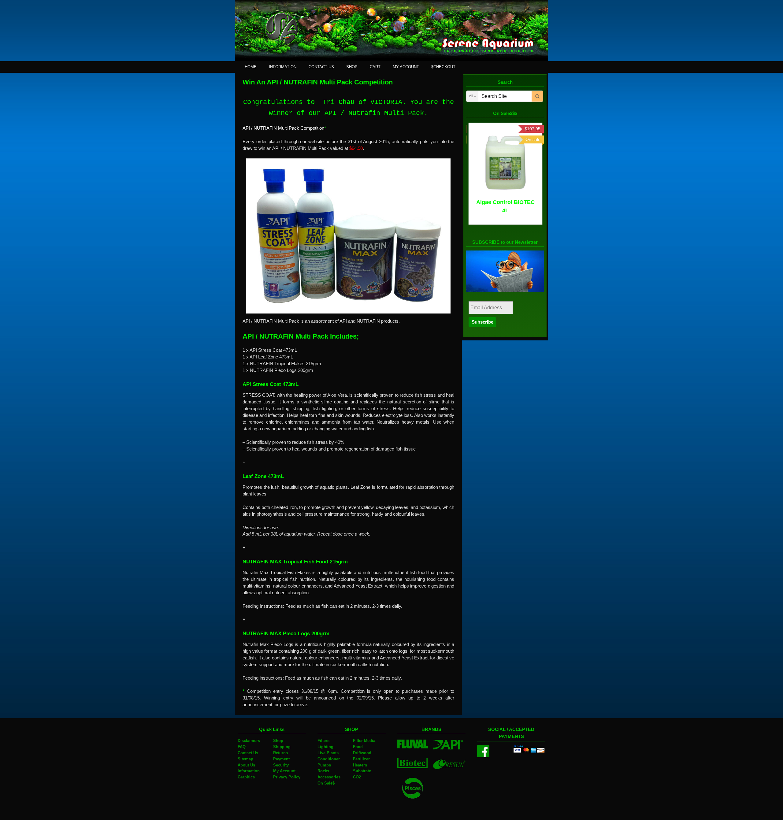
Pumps (324, 765)
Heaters (360, 765)
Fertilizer (361, 759)
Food (358, 746)
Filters (323, 740)
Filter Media (364, 740)
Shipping (282, 746)
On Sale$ (326, 783)
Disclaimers (249, 740)
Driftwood (362, 753)
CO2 (357, 777)
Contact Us (248, 753)
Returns (280, 753)
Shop (278, 740)
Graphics (246, 777)
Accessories (328, 777)
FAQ (242, 746)
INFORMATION (282, 67)
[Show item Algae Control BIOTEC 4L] (505, 162)
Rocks (323, 771)
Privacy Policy (286, 777)
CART (375, 67)
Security (281, 765)
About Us (246, 765)
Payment (281, 759)
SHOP (352, 67)
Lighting (325, 746)
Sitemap (245, 759)
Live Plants (328, 753)
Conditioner (328, 759)
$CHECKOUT (443, 67)
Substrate (362, 771)
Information (249, 771)
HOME (251, 67)
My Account (284, 771)
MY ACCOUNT (406, 67)
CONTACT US (321, 67)
